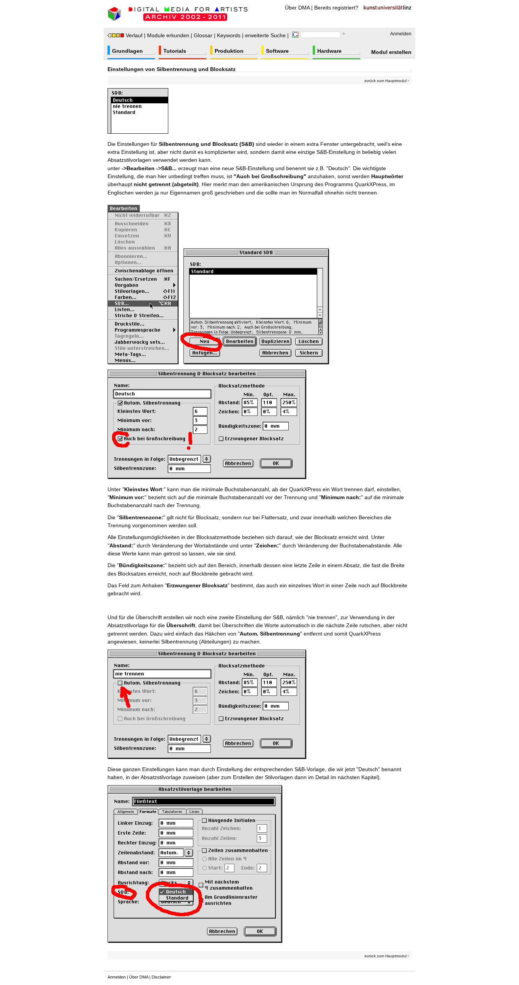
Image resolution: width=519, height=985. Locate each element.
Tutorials (174, 51)
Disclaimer (161, 977)
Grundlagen (127, 51)
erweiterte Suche (265, 35)
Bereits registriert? (336, 8)
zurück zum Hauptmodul (386, 81)
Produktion (229, 51)
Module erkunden (168, 35)
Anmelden (400, 33)
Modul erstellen (391, 52)
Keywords (229, 35)
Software (277, 51)
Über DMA (297, 8)
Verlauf (134, 35)
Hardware (329, 51)
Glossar (203, 35)
